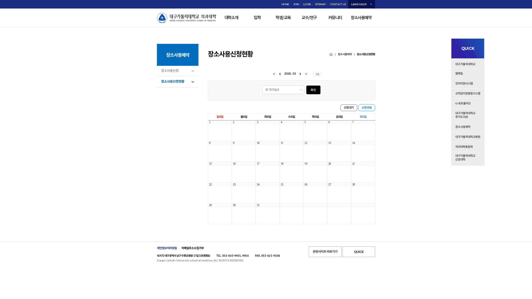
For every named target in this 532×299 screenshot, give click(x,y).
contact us (338, 4)
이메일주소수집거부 (192, 248)
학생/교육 (283, 17)
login (307, 4)
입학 (257, 17)
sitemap (320, 4)
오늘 (317, 74)
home (285, 4)
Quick (359, 252)
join (296, 4)
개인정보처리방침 (167, 248)
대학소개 (231, 17)
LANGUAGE (359, 4)
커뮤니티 (335, 17)
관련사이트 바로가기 (325, 252)
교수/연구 (309, 17)
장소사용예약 (361, 17)
